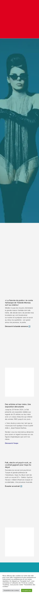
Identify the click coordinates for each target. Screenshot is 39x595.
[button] (35, 19)
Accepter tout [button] (26, 590)
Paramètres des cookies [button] (11, 590)
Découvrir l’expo (11, 443)
